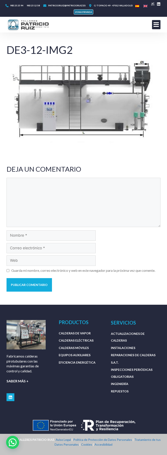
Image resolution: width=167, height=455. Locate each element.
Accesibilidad (103, 444)
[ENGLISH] (145, 6)
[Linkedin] (158, 4)
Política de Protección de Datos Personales (102, 439)
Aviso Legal (63, 439)
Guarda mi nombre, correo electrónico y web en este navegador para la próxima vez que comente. (83, 270)
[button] (83, 12)
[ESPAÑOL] (137, 6)
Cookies (86, 444)
